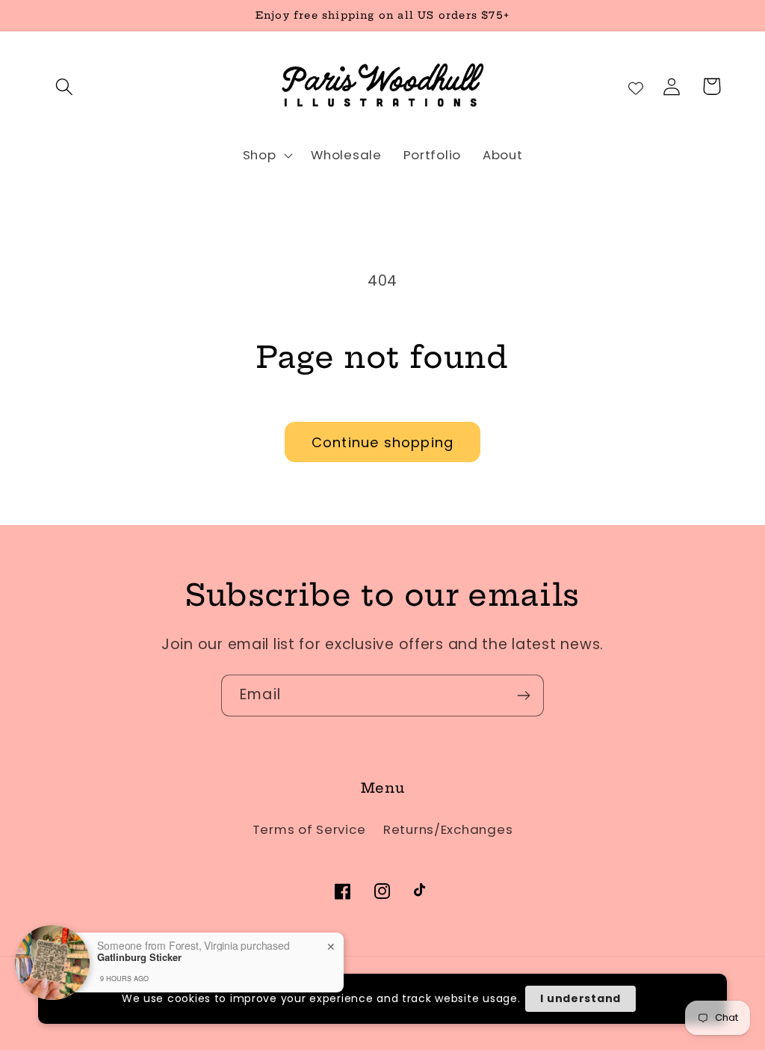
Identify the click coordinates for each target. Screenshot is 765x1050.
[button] (64, 86)
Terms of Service (309, 829)
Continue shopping (382, 442)
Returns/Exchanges (447, 829)
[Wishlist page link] (635, 86)
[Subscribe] (523, 695)
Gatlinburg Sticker (139, 989)
